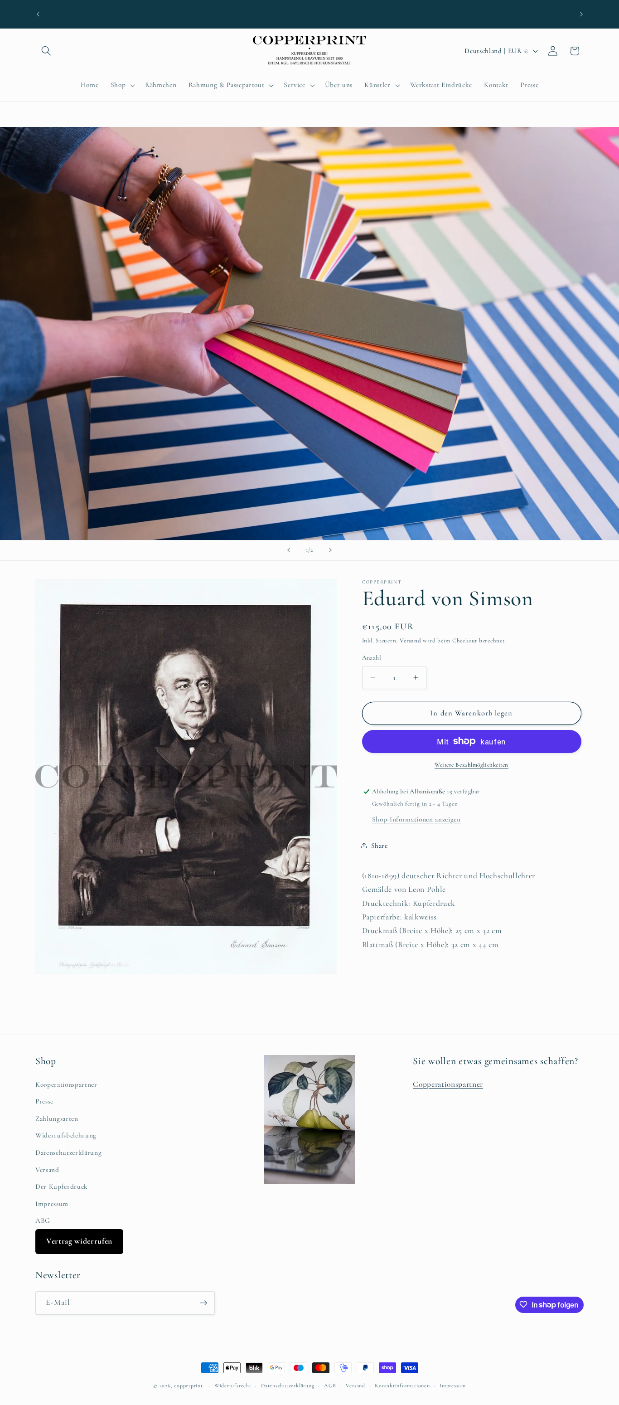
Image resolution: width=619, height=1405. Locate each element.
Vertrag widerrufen (79, 1241)
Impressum (51, 1204)
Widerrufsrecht (232, 1385)
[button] (46, 51)
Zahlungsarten (56, 1118)
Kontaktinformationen (402, 1385)
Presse (44, 1101)
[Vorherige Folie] (289, 550)
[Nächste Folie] (330, 550)
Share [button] (379, 845)
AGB (330, 1385)
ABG (42, 1220)
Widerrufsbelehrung (66, 1135)
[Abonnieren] (203, 1303)
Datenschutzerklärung (68, 1152)
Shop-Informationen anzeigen (416, 819)
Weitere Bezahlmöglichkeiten (471, 764)
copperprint (188, 1385)
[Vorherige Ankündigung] (38, 14)
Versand (410, 640)
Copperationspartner (448, 1084)
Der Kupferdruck (61, 1186)
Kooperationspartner (66, 1084)
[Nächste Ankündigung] (581, 14)
